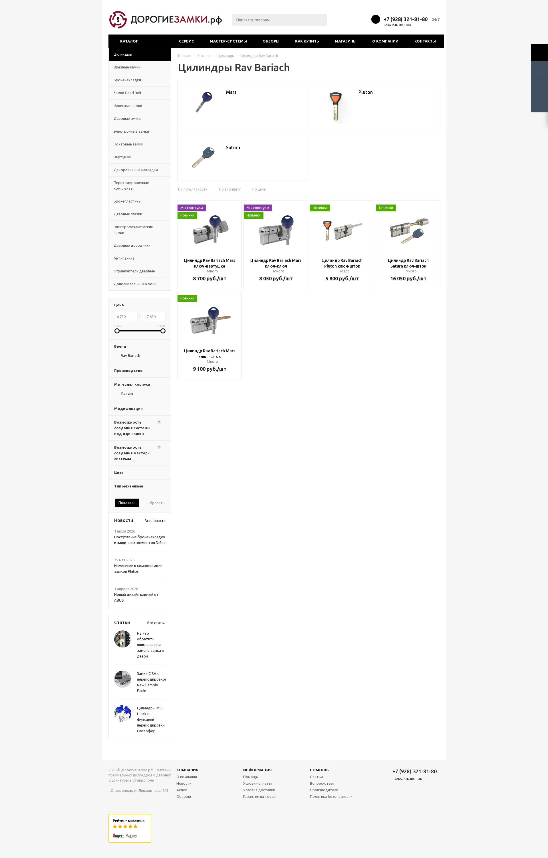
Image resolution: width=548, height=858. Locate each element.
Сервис (186, 41)
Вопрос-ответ (322, 783)
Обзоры (271, 41)
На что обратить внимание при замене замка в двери (150, 644)
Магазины (345, 41)
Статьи (316, 777)
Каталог (129, 41)
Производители (324, 790)
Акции (181, 790)
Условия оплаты (257, 783)
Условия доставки (259, 790)
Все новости (155, 521)
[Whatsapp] (364, 19)
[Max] (343, 19)
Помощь (319, 770)
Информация (257, 770)
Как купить (307, 41)
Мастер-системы (228, 41)
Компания (187, 770)
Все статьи (156, 623)
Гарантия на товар (259, 796)
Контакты (425, 41)
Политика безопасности (331, 796)
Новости (184, 783)
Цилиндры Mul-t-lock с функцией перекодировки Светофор (151, 719)
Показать (127, 503)
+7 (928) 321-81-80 (406, 19)
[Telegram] (354, 19)
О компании (385, 41)
